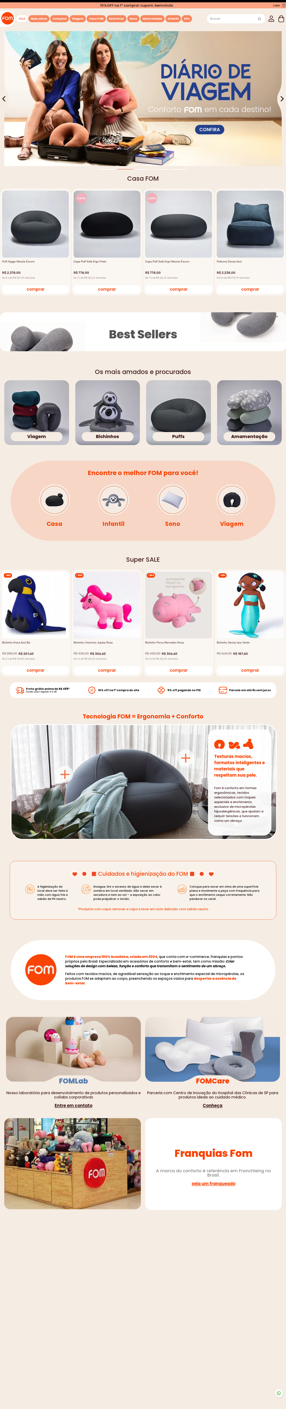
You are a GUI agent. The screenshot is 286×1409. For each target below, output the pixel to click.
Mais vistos (39, 19)
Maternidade (152, 19)
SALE (22, 19)
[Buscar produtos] (260, 18)
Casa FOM (96, 19)
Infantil (173, 19)
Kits (187, 19)
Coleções (60, 19)
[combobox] (236, 18)
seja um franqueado (213, 1184)
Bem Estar (116, 19)
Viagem (77, 19)
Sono (133, 19)
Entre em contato (73, 1106)
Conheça (212, 1106)
